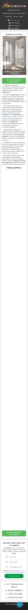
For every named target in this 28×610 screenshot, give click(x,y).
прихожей (5, 118)
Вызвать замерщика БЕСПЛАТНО (14, 81)
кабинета (15, 116)
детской (9, 116)
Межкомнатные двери (8, 13)
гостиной (21, 116)
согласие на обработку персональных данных (14, 571)
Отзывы (15, 16)
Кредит (21, 16)
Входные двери (21, 13)
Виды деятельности (14, 10)
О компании (8, 16)
